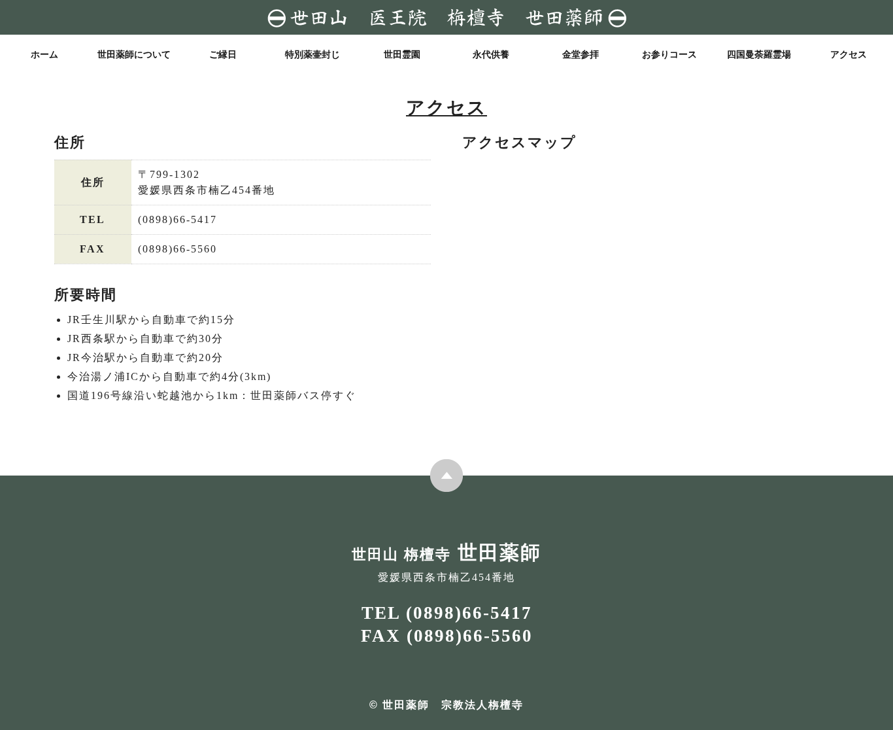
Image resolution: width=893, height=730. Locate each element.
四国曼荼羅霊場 (759, 55)
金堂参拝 (580, 55)
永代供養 (491, 55)
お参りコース (669, 55)
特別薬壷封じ (312, 55)
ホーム (44, 55)
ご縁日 (223, 55)
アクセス (848, 55)
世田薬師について (134, 55)
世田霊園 (402, 55)
